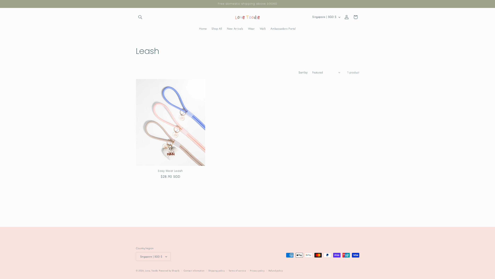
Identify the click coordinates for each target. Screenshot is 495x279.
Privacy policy (257, 270)
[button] (140, 17)
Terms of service (237, 270)
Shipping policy (216, 270)
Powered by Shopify (169, 270)
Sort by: (303, 72)
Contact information (194, 270)
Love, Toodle (151, 270)
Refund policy (276, 270)
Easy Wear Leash (170, 171)
